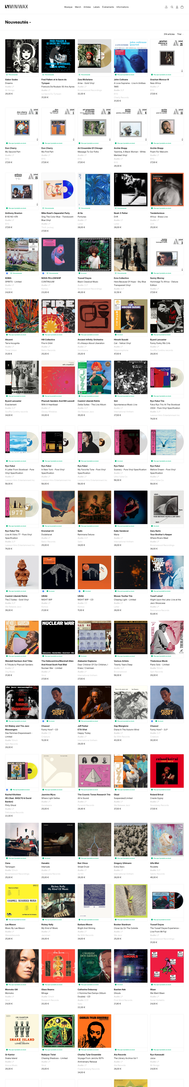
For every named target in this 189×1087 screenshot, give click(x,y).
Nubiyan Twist (48, 1054)
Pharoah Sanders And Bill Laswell (57, 401)
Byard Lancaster (158, 339)
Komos (8, 288)
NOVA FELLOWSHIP (51, 278)
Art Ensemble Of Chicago (90, 148)
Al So (80, 213)
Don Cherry (11, 148)
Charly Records (121, 97)
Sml (116, 401)
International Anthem (124, 411)
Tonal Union (11, 350)
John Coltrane (121, 79)
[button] (180, 34)
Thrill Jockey (47, 227)
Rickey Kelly (47, 924)
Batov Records (48, 350)
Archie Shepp (120, 148)
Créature (45, 736)
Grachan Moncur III (159, 79)
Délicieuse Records (14, 812)
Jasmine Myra (48, 794)
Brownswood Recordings (90, 90)
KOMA (8, 278)
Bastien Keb (120, 989)
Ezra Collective (121, 278)
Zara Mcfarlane (85, 79)
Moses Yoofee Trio (123, 596)
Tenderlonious (157, 213)
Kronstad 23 (47, 531)
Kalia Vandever (121, 531)
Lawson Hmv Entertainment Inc (165, 415)
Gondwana (83, 350)
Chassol (45, 726)
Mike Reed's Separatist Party (55, 213)
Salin (80, 531)
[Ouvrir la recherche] (172, 7)
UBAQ (44, 596)
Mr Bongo (10, 90)
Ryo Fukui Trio (157, 401)
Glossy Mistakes (49, 411)
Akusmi (9, 339)
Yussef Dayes (84, 278)
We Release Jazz (86, 411)
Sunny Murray (157, 278)
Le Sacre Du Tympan (51, 94)
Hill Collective (48, 339)
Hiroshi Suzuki (121, 339)
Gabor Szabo (11, 79)
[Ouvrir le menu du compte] (177, 7)
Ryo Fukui (10, 466)
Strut (43, 675)
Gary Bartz (155, 531)
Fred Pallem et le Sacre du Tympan (54, 81)
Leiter (80, 223)
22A (152, 223)
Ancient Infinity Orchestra (90, 339)
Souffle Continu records (161, 350)
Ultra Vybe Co (120, 476)
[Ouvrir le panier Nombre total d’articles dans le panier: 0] (182, 7)
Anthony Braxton (13, 213)
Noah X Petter (121, 213)
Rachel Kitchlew (13, 794)
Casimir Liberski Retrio (89, 401)
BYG (116, 94)
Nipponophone (121, 350)
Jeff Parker (83, 726)
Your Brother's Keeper (161, 534)
